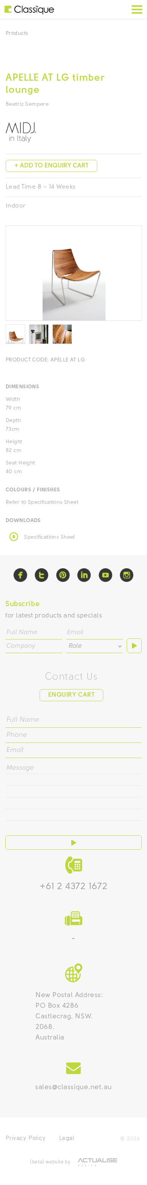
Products (17, 33)
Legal (66, 1138)
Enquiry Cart (71, 695)
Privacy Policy (26, 1138)
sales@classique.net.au (73, 1087)
